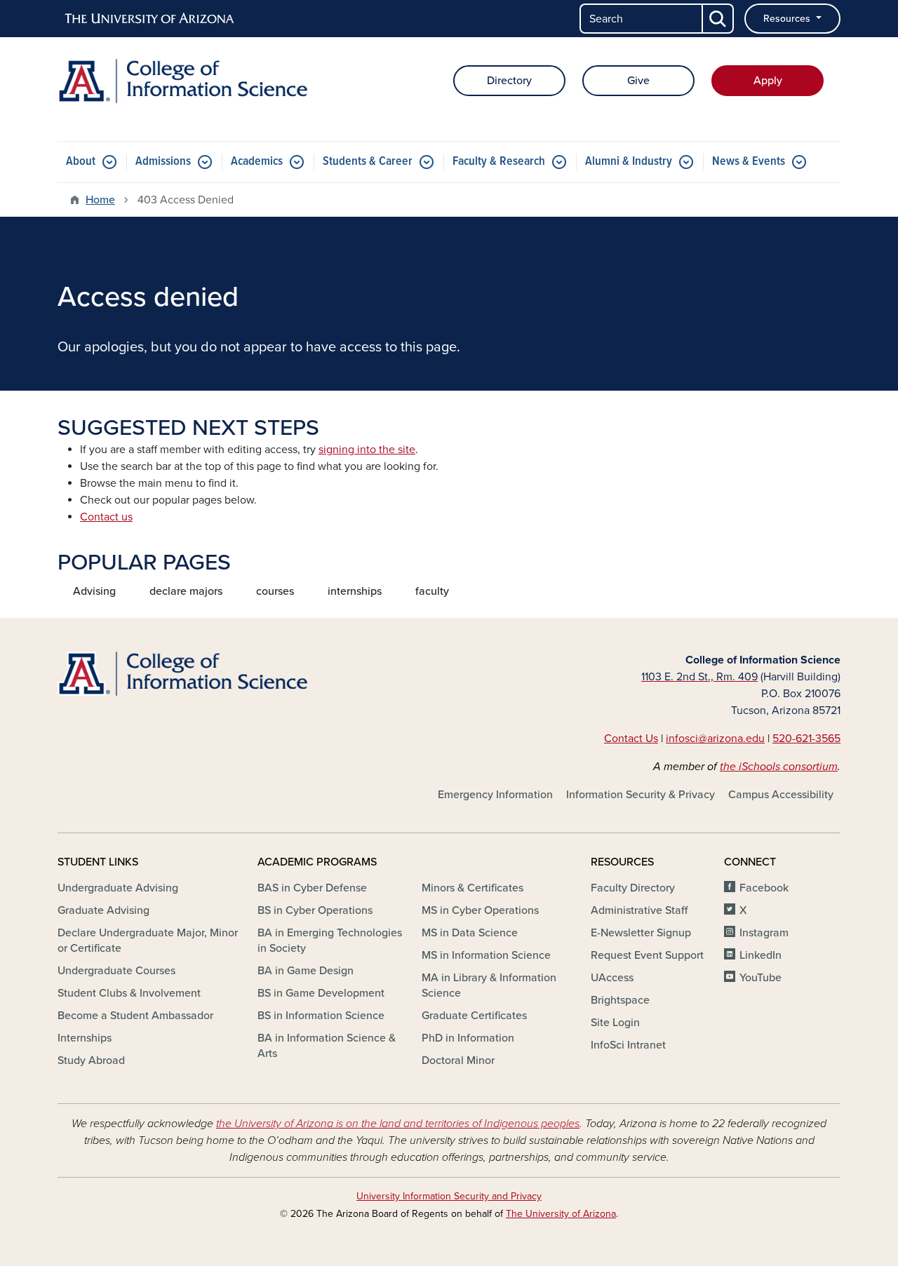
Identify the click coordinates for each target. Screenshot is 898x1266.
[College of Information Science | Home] (182, 81)
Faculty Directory (633, 888)
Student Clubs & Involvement (129, 993)
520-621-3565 (806, 739)
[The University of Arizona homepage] (150, 18)
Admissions (163, 162)
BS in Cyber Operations (315, 910)
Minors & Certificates (472, 888)
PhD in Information (468, 1038)
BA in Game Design (305, 971)
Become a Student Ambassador (135, 1016)
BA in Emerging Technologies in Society (329, 940)
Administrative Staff (639, 910)
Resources (788, 19)
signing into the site (367, 450)
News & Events (748, 162)
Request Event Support (647, 955)
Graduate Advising (103, 910)
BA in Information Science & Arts (326, 1045)
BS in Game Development (320, 993)
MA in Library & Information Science (489, 985)
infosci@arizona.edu (715, 739)
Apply (767, 81)
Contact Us (631, 739)
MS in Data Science (470, 933)
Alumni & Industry (628, 162)
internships (355, 591)
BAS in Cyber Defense (312, 888)
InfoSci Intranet (628, 1045)
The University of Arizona (561, 1214)
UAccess (612, 978)
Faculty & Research (499, 162)
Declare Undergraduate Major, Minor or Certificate (148, 940)
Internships (85, 1038)
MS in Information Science (486, 955)
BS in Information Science (320, 1016)
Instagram (764, 933)
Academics (257, 162)
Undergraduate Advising (118, 888)
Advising (94, 591)
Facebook (764, 888)
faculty (432, 591)
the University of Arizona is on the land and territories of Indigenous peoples (397, 1124)
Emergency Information (495, 795)
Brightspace (620, 1000)
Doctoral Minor (458, 1060)
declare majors (185, 591)
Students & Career (368, 162)
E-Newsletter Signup (641, 933)
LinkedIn (760, 955)
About (80, 162)
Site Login (615, 1023)
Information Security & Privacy (640, 795)
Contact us (106, 517)
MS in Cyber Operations (480, 910)
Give (638, 81)
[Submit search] (718, 19)
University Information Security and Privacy (449, 1196)
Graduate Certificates (474, 1016)
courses (275, 591)
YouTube (760, 978)
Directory (509, 81)
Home (100, 200)
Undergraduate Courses (116, 971)
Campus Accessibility (780, 795)
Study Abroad (91, 1060)
